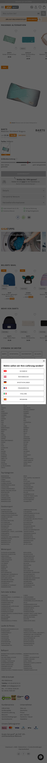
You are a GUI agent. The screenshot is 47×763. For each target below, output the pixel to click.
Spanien (23, 399)
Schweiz (23, 371)
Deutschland (23, 382)
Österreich (23, 377)
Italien (23, 394)
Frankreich (23, 388)
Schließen (44, 361)
